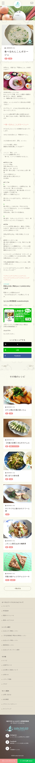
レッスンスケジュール (9, 761)
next (30, 366)
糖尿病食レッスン (8, 645)
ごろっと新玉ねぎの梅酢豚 (15, 544)
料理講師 (6, 610)
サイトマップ (7, 708)
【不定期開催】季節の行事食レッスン (14, 635)
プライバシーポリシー (10, 704)
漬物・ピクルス (14, 446)
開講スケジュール (8, 615)
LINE (17, 350)
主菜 (11, 413)
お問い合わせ (7, 694)
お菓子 (13, 580)
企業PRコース (7, 665)
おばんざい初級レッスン (10, 631)
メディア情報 (7, 679)
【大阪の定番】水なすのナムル (17, 443)
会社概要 (6, 699)
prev (5, 366)
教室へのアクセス (8, 620)
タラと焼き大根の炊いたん (15, 410)
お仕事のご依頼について (10, 670)
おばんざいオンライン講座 (11, 649)
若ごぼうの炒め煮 (12, 476)
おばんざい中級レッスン (10, 640)
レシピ (5, 660)
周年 (7, 580)
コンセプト (6, 606)
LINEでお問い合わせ (27, 761)
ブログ (5, 684)
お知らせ (6, 674)
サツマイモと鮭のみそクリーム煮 (17, 510)
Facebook (17, 355)
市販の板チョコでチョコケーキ (17, 576)
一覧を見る (17, 588)
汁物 (10, 58)
